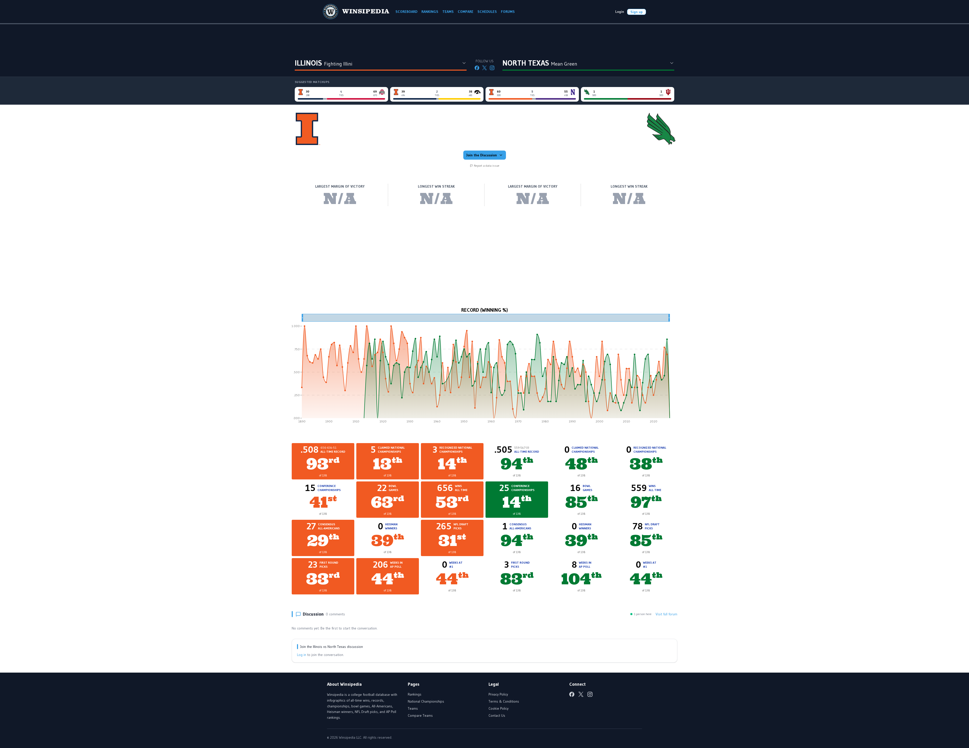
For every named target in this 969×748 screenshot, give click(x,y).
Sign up (636, 12)
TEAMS (448, 11)
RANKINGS (429, 11)
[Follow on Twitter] (484, 68)
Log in (301, 654)
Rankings (414, 694)
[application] (484, 370)
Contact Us (497, 715)
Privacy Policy (498, 694)
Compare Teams (420, 715)
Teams (413, 708)
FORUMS (508, 11)
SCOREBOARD (406, 11)
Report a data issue (486, 165)
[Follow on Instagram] (492, 68)
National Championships (426, 701)
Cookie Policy (498, 708)
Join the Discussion (481, 155)
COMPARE (465, 11)
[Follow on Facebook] (477, 68)
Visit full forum (666, 614)
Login (619, 11)
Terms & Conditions (504, 701)
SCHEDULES (487, 11)
